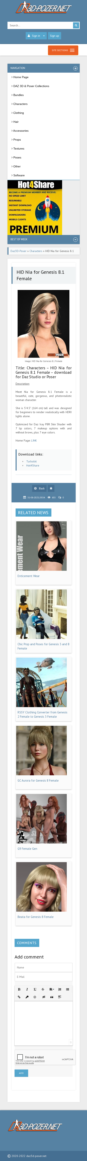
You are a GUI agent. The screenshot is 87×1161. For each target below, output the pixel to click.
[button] (18, 989)
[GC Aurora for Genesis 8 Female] (41, 774)
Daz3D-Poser (19, 251)
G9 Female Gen (27, 849)
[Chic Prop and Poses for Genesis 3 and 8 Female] (41, 638)
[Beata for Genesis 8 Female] (41, 910)
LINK (34, 440)
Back (41, 488)
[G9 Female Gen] (41, 842)
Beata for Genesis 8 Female (36, 917)
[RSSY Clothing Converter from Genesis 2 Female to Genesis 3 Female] (41, 706)
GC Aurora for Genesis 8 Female (38, 780)
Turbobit (31, 461)
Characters (36, 251)
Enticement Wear (29, 576)
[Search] (76, 25)
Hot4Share (32, 465)
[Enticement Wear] (41, 570)
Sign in (36, 36)
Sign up (54, 36)
